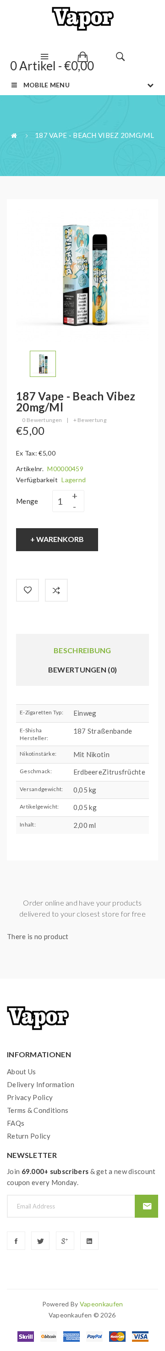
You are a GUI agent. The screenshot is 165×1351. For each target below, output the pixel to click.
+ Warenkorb (57, 539)
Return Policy (28, 1136)
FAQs (15, 1123)
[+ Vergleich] (56, 590)
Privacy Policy (30, 1097)
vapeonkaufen (101, 1304)
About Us (21, 1071)
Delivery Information (40, 1084)
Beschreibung (82, 650)
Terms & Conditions (37, 1110)
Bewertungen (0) (82, 669)
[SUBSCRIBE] (146, 1206)
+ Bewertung (89, 419)
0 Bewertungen (42, 419)
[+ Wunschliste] (27, 590)
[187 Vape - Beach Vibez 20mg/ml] (43, 363)
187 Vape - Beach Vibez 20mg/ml (94, 135)
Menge (27, 501)
